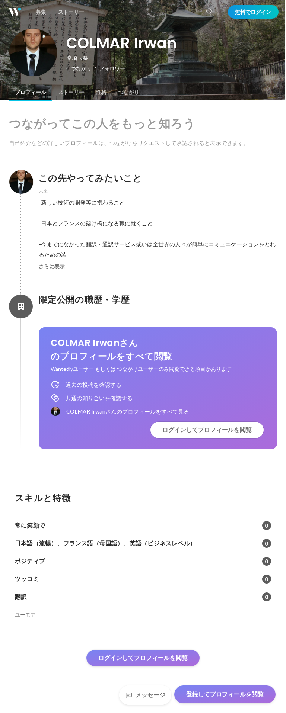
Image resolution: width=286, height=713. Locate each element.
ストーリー (71, 92)
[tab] (30, 92)
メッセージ (150, 695)
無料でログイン (253, 12)
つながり (128, 92)
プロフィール (30, 92)
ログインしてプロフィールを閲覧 (207, 429)
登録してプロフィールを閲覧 (225, 694)
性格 (101, 92)
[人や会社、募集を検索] (209, 11)
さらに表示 (52, 266)
